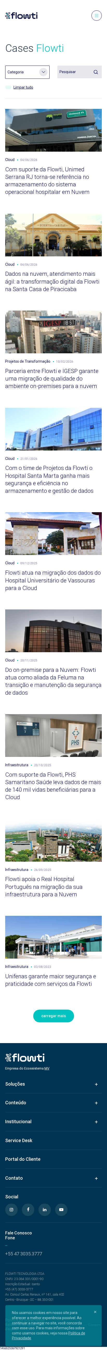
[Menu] (96, 15)
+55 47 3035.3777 (23, 1253)
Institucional (18, 1121)
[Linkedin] (44, 1210)
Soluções (15, 1084)
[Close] (95, 1312)
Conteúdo (15, 1102)
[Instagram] (11, 1210)
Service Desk (18, 1140)
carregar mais (53, 1016)
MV (46, 1068)
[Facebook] (28, 1210)
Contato (14, 1178)
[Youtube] (61, 1210)
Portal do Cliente (23, 1159)
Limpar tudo (23, 87)
